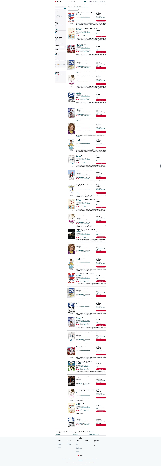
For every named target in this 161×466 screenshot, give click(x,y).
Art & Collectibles (82, 4)
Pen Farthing (78, 404)
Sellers (97, 4)
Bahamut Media (80, 161)
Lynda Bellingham (79, 140)
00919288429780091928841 (85, 407)
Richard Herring (78, 14)
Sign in (94, 1)
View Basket (59, 447)
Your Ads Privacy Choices (79, 448)
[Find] (85, 1)
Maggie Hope (78, 109)
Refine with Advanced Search (84, 7)
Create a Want (58, 434)
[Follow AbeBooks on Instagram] (94, 446)
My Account (97, 1)
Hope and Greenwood (79, 45)
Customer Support (87, 443)
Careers (77, 444)
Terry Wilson (78, 186)
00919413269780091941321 (85, 234)
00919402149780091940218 (85, 189)
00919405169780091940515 (85, 81)
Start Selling (104, 4)
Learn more (56, 29)
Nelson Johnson (78, 231)
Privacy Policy (77, 447)
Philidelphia (78, 61)
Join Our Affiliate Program (70, 443)
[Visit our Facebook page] (94, 442)
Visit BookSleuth (75, 434)
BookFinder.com (80, 460)
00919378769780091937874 (85, 32)
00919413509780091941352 (85, 159)
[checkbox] (55, 23)
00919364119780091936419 (85, 143)
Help (104, 1)
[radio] (55, 55)
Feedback (160, 166)
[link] (78, 9)
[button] (65, 8)
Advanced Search (57, 4)
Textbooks (90, 4)
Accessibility (77, 451)
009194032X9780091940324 (85, 96)
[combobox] (74, 1)
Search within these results (59, 6)
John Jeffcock (78, 172)
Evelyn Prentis (78, 156)
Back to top (80, 438)
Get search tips (91, 431)
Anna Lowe (78, 78)
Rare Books (74, 4)
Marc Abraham (78, 29)
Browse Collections (66, 4)
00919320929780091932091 (85, 17)
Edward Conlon (78, 93)
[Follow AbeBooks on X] (94, 444)
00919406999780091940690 (85, 321)
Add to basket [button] (101, 20)
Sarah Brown (78, 124)
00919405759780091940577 (85, 127)
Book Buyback (69, 444)
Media (77, 443)
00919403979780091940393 (85, 48)
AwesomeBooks (80, 34)
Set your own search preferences (94, 434)
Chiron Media (80, 383)
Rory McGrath (78, 363)
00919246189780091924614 (85, 366)
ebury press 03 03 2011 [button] (75, 7)
